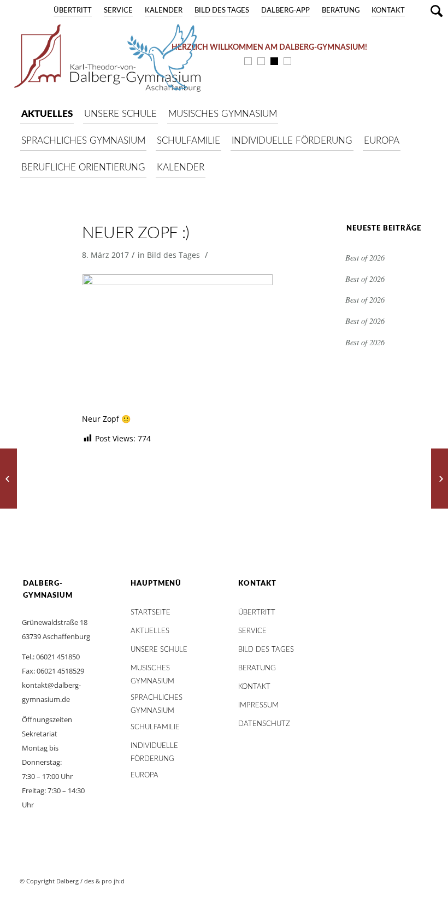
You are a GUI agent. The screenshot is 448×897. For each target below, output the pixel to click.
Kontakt (388, 10)
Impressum (258, 705)
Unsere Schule (159, 649)
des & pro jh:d (104, 881)
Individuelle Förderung (154, 748)
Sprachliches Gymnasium (156, 700)
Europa (144, 775)
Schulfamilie (155, 727)
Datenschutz (264, 724)
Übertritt (73, 10)
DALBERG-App (285, 10)
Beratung (340, 10)
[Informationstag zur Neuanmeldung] (8, 479)
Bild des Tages (221, 10)
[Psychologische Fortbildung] (439, 479)
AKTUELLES (150, 631)
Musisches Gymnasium (152, 671)
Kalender (163, 10)
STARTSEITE (150, 612)
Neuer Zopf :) (136, 233)
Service (118, 10)
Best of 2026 (365, 257)
